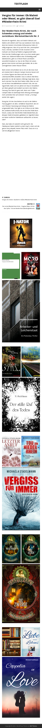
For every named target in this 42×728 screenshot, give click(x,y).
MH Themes (33, 726)
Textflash (21, 26)
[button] (39, 9)
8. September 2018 (9, 26)
